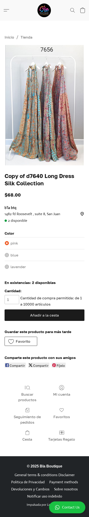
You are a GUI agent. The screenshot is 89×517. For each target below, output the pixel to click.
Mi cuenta (61, 394)
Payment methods (63, 482)
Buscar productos (27, 397)
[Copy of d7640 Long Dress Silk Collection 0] (44, 105)
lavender (18, 266)
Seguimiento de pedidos (27, 419)
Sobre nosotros (66, 489)
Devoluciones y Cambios (30, 489)
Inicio (9, 37)
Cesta (27, 439)
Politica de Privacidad (28, 482)
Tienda (26, 37)
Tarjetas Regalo (61, 439)
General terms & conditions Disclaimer (45, 475)
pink (14, 243)
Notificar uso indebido (44, 496)
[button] (44, 507)
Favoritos (61, 416)
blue (14, 255)
